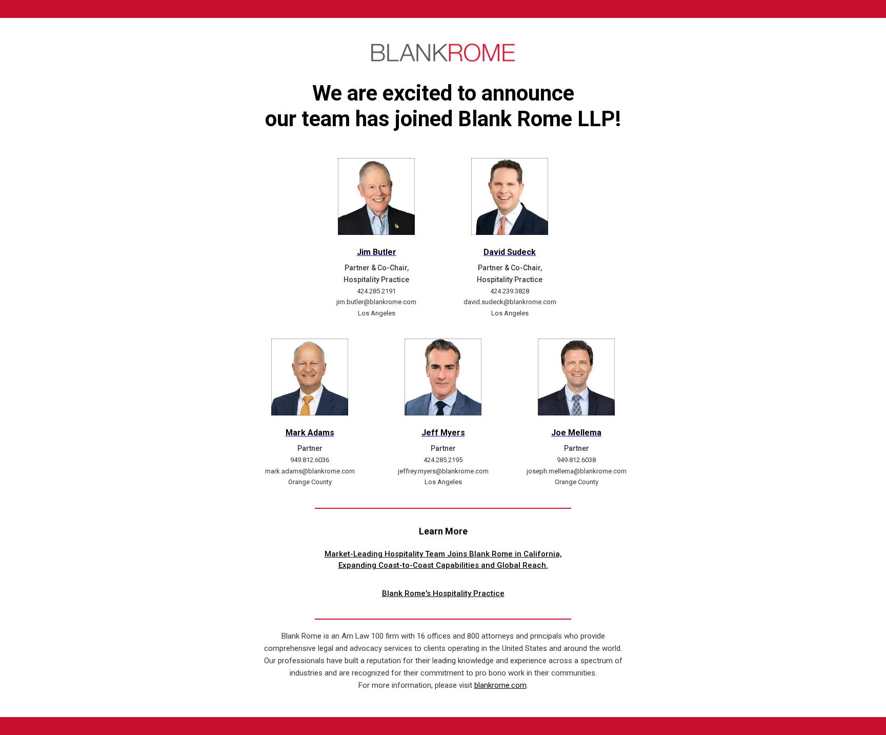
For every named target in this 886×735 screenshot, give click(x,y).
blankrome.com (500, 685)
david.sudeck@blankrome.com (510, 302)
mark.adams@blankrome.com (310, 471)
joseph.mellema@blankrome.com (577, 471)
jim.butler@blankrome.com (376, 302)
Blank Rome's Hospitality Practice (443, 593)
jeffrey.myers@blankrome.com (443, 471)
